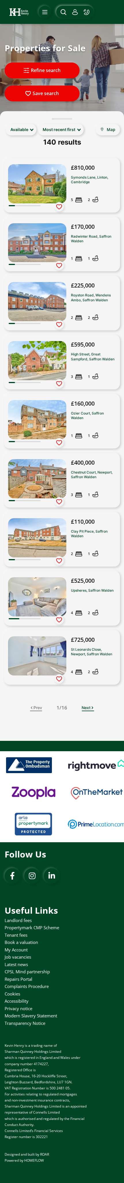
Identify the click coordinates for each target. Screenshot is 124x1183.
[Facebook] (12, 876)
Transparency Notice (25, 1023)
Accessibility (17, 1001)
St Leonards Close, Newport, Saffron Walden (91, 651)
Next (86, 707)
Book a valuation (21, 942)
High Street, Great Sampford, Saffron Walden (92, 356)
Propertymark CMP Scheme (32, 927)
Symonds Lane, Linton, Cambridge (89, 179)
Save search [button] (46, 93)
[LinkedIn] (51, 876)
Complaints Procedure (27, 986)
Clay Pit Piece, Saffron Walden (89, 533)
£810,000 (83, 167)
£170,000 (83, 226)
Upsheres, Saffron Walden (92, 590)
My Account (16, 950)
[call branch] (87, 12)
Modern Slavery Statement (31, 1016)
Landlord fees (18, 920)
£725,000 (83, 639)
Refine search (46, 70)
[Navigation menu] (45, 12)
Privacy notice (18, 1008)
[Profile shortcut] (75, 12)
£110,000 (83, 521)
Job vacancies (18, 957)
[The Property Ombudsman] (29, 765)
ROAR (44, 1154)
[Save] (59, 206)
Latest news (16, 964)
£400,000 (83, 462)
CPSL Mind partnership (27, 971)
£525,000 (83, 580)
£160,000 (83, 403)
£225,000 (83, 285)
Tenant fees (16, 935)
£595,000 (83, 344)
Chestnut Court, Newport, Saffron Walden (91, 474)
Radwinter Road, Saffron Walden (91, 238)
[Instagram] (32, 876)
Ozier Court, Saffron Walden (87, 415)
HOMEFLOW (34, 1160)
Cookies (12, 994)
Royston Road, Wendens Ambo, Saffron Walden (91, 297)
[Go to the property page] (62, 185)
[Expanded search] (62, 12)
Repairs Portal (18, 979)
